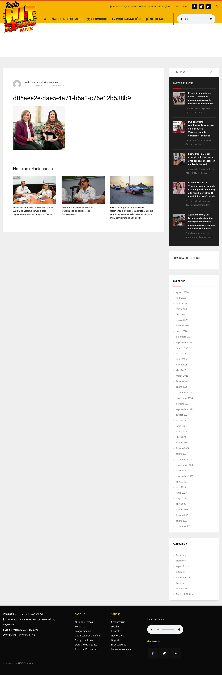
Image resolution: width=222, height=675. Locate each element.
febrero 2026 (182, 325)
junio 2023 (181, 492)
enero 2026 (181, 331)
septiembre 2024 (184, 409)
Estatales (180, 571)
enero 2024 (181, 453)
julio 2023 (181, 487)
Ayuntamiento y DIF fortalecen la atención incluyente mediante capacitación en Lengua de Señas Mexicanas (201, 221)
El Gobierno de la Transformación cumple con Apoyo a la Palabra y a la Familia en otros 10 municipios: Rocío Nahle (201, 189)
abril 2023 (181, 503)
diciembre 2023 (184, 459)
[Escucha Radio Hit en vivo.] (196, 19)
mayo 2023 (181, 498)
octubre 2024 (183, 403)
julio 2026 (181, 297)
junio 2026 (181, 303)
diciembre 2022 (184, 526)
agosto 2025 (182, 347)
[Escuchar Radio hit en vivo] (165, 629)
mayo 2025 (181, 364)
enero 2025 (181, 386)
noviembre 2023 (184, 464)
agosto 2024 (182, 414)
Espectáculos (182, 566)
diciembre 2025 (184, 336)
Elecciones (181, 560)
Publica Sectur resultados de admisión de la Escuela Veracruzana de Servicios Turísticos (201, 128)
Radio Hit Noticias (185, 594)
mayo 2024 (181, 431)
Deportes (181, 555)
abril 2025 (181, 370)
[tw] (201, 6)
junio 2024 (181, 425)
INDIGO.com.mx (25, 663)
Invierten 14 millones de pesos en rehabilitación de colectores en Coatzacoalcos (77, 211)
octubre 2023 (183, 470)
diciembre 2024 (184, 392)
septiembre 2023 (184, 476)
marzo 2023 (182, 509)
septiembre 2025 (184, 342)
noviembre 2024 (184, 398)
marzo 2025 (182, 375)
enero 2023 (181, 520)
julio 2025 (181, 353)
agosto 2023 (182, 481)
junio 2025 (181, 359)
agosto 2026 (182, 292)
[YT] (208, 6)
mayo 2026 (181, 308)
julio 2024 (181, 420)
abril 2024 (181, 437)
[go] (211, 72)
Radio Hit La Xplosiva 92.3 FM (41, 82)
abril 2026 (181, 314)
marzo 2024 (182, 442)
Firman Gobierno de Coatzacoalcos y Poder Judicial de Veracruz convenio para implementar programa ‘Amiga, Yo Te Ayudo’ (34, 211)
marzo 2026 (182, 320)
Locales (180, 583)
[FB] (194, 6)
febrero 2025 (182, 381)
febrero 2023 (182, 514)
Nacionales (181, 588)
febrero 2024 (182, 448)
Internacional (183, 577)
